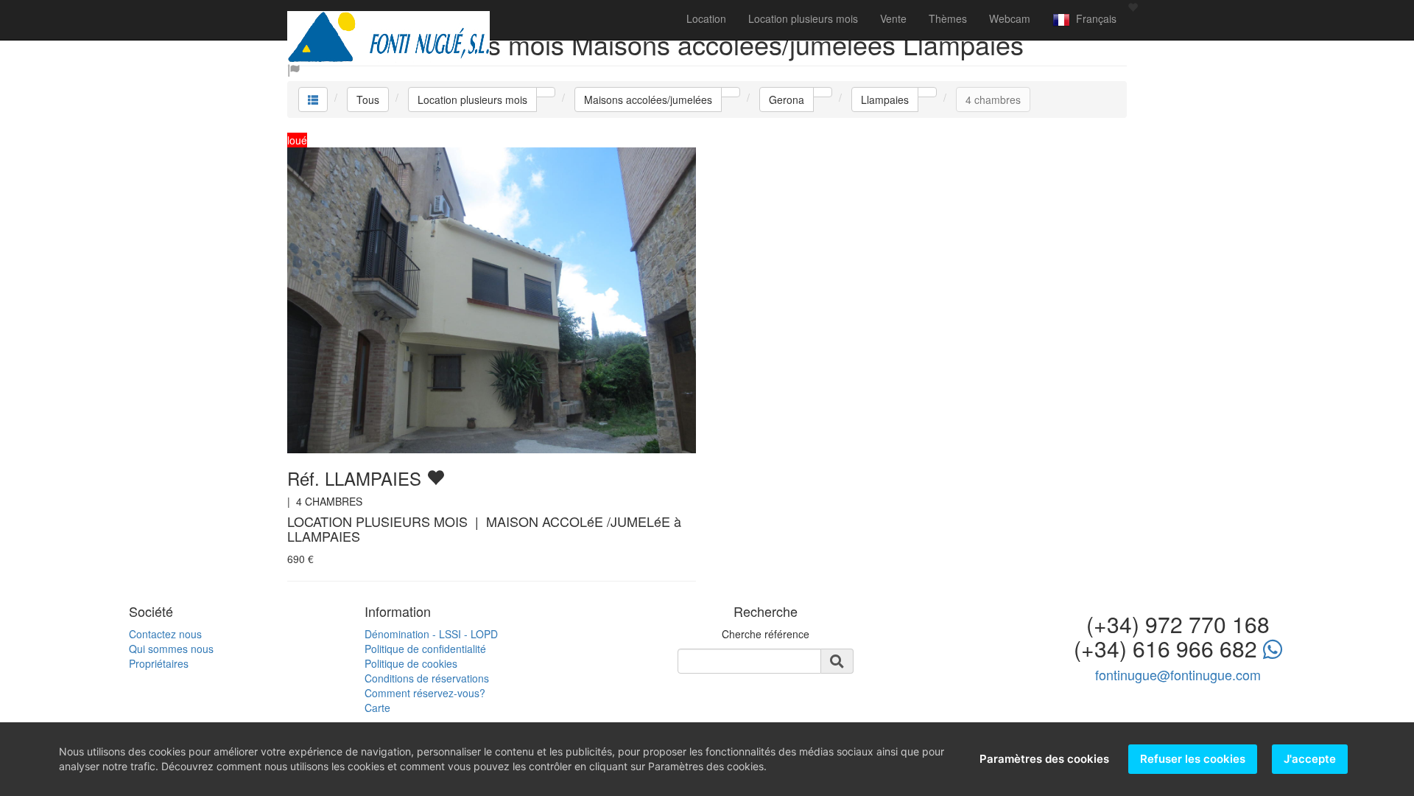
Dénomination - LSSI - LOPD (431, 633)
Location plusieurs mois (803, 18)
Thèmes (948, 18)
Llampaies (885, 99)
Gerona (786, 99)
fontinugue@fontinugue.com (1178, 674)
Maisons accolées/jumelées (648, 99)
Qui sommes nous (171, 648)
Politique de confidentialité (425, 648)
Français (1093, 18)
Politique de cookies (411, 663)
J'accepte (1310, 759)
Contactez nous (165, 633)
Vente (893, 18)
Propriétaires (159, 663)
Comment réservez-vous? (425, 692)
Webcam (1009, 18)
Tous (367, 99)
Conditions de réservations (427, 678)
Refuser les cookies (1192, 759)
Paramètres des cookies (1044, 759)
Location (706, 18)
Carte (377, 707)
